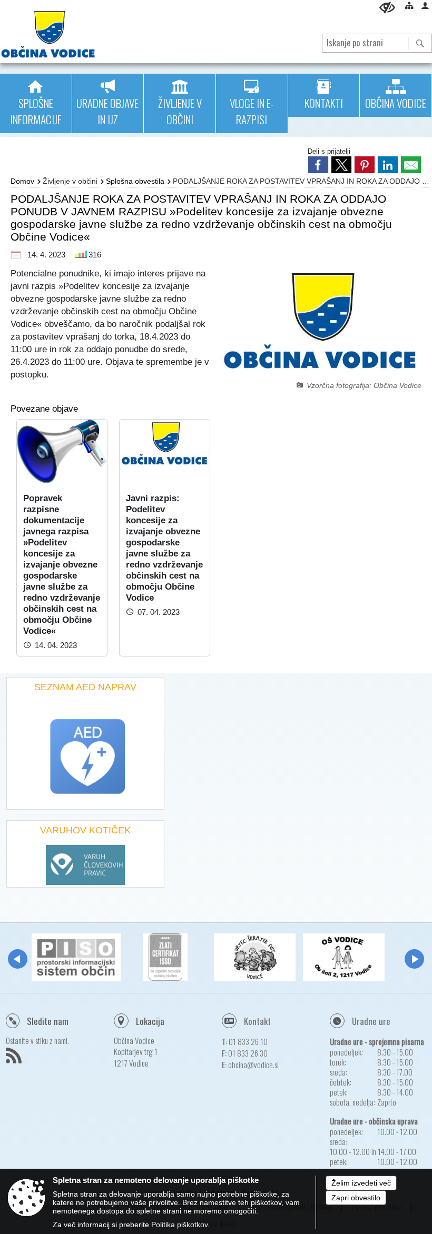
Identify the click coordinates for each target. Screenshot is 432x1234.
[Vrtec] (255, 957)
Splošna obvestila (135, 181)
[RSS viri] (15, 1058)
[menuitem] (36, 103)
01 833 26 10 (248, 1041)
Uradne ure (371, 1021)
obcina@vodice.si (253, 1064)
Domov (22, 181)
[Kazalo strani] (409, 5)
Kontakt (257, 1021)
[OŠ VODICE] (344, 957)
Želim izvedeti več (361, 1183)
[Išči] (419, 43)
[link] (318, 164)
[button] (17, 959)
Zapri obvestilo (355, 1197)
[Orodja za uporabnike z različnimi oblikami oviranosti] (387, 8)
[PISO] (76, 957)
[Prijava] (425, 5)
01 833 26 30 (248, 1053)
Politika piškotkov (179, 1224)
